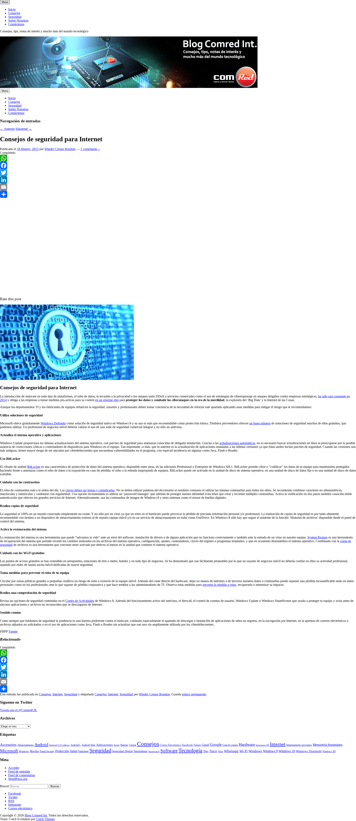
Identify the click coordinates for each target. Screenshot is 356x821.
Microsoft (9, 750)
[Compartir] (178, 194)
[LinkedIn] (178, 179)
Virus (220, 751)
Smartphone (141, 751)
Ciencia (132, 745)
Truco (213, 751)
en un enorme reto (107, 400)
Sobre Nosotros (18, 20)
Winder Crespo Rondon (59, 149)
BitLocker (33, 466)
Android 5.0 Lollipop (59, 745)
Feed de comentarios (21, 775)
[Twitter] (178, 172)
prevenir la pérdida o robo (219, 584)
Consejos (14, 13)
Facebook (187, 744)
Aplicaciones (104, 744)
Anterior (7, 129)
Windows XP (329, 751)
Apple (116, 745)
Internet (57, 694)
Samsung (83, 751)
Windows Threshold (309, 751)
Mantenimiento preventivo (299, 745)
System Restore (317, 537)
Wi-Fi (243, 751)
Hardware (247, 744)
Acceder (13, 768)
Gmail (205, 744)
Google (216, 744)
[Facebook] (178, 165)
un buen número (260, 423)
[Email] (178, 187)
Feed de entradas (19, 771)
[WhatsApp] (178, 158)
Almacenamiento (25, 745)
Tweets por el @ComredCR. (18, 710)
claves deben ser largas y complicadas (90, 490)
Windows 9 (270, 751)
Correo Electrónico (170, 744)
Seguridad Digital (122, 751)
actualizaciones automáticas (237, 443)
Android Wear (88, 745)
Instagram (14, 804)
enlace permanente (194, 694)
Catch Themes (45, 819)
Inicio (12, 9)
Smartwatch (153, 751)
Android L (75, 745)
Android (41, 744)
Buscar (4, 786)
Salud (73, 751)
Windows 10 (287, 751)
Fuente (13, 631)
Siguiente (24, 129)
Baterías (124, 745)
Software (169, 750)
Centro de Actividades (79, 601)
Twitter (13, 797)
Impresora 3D (262, 745)
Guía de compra (230, 745)
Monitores (24, 751)
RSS (11, 801)
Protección (62, 751)
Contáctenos (16, 24)
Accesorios (8, 745)
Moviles (34, 751)
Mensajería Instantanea (327, 745)
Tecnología (190, 750)
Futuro (197, 744)
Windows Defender (53, 423)
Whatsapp (231, 751)
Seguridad (14, 17)
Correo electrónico (20, 808)
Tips (205, 751)
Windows (255, 751)
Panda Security (47, 751)
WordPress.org (17, 779)
